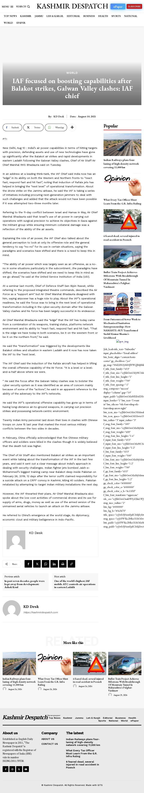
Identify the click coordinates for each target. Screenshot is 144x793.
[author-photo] (5, 689)
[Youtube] (26, 769)
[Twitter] (37, 564)
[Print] (63, 564)
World (72, 73)
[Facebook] (28, 564)
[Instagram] (12, 769)
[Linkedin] (54, 564)
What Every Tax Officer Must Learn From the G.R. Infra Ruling (122, 201)
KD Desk (58, 116)
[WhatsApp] (45, 564)
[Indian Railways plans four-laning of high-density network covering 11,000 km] (122, 144)
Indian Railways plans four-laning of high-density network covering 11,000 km (121, 163)
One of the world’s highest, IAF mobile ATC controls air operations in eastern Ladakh (74, 584)
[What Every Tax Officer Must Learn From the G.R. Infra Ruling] (122, 184)
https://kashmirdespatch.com (40, 612)
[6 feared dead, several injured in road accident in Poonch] (122, 220)
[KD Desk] (12, 609)
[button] (23, 6)
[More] (72, 127)
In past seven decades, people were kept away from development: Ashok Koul (24, 584)
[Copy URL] (71, 564)
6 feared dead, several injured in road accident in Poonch (88, 680)
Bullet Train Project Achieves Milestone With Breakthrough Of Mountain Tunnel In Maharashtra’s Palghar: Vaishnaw (121, 279)
